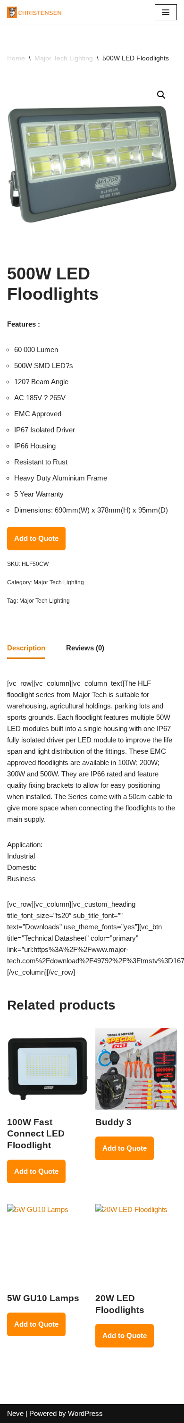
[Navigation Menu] (166, 12)
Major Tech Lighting (63, 58)
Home (16, 58)
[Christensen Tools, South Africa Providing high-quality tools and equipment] (37, 12)
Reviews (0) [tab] (85, 648)
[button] (161, 94)
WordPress (85, 1413)
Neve (15, 1413)
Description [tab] (26, 648)
